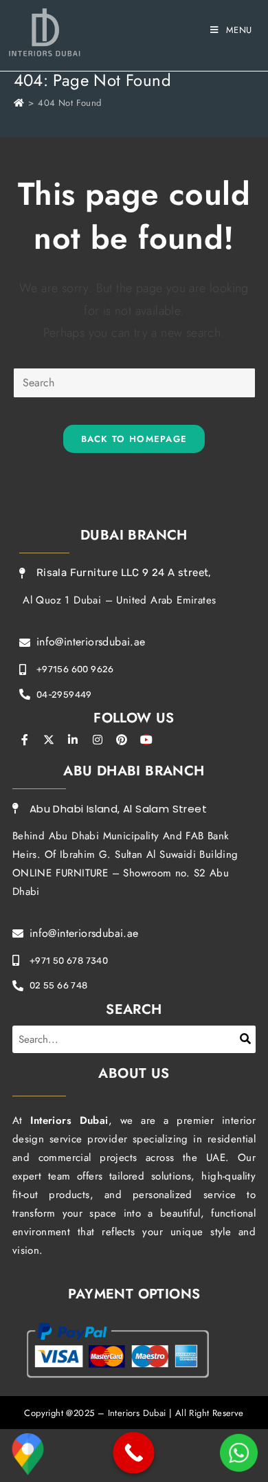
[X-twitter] (48, 739)
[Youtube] (146, 739)
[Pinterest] (121, 739)
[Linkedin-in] (73, 739)
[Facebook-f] (24, 739)
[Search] (246, 1039)
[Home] (19, 102)
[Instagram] (97, 739)
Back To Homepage (134, 438)
